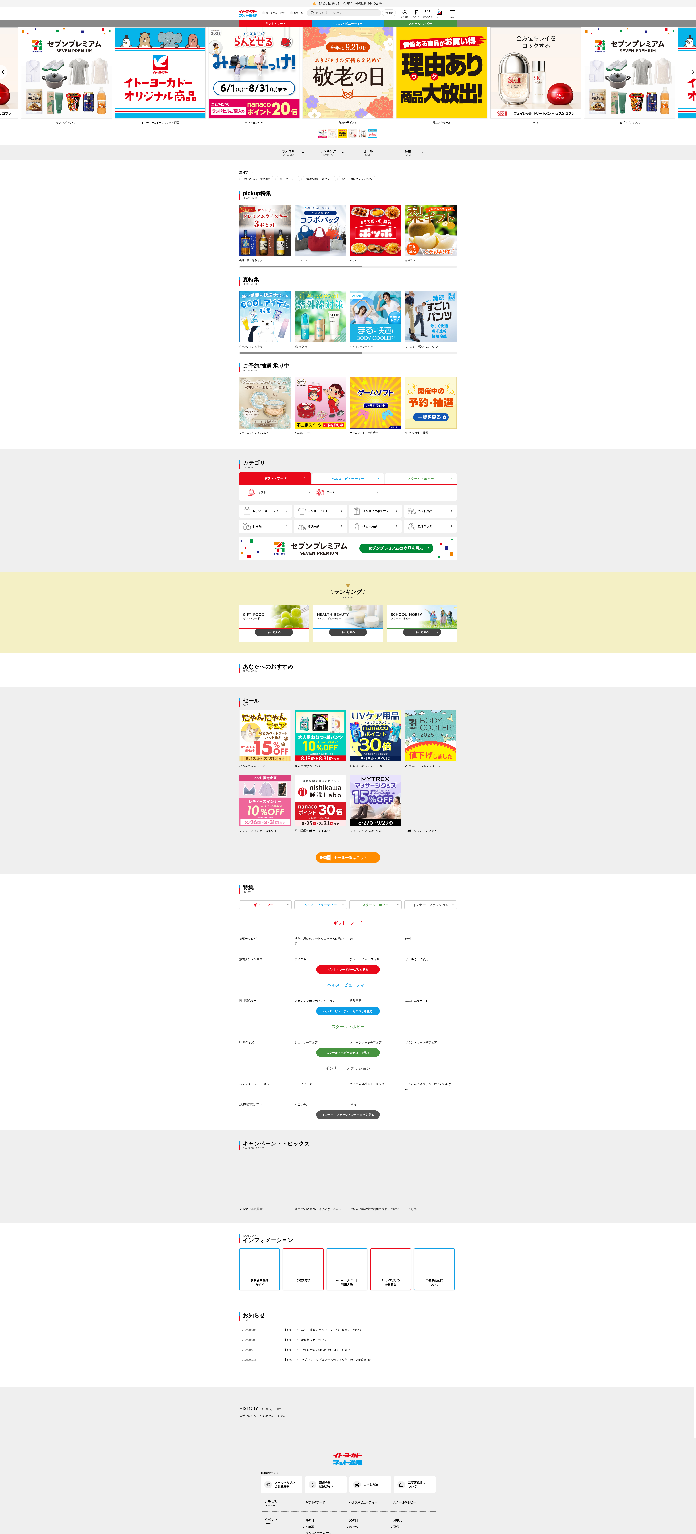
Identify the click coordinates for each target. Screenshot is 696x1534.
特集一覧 (298, 12)
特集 (407, 152)
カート (439, 17)
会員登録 (404, 17)
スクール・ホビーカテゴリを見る (348, 1198)
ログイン (416, 17)
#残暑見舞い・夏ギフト (318, 179)
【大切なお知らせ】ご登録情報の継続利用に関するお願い (351, 3)
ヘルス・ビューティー (348, 23)
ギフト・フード (275, 23)
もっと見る (274, 632)
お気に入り (427, 17)
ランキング (328, 152)
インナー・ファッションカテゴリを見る (348, 1260)
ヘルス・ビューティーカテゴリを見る (348, 1156)
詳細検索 (389, 13)
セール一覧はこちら (345, 858)
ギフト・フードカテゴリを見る (348, 1066)
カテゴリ (288, 152)
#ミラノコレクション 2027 (356, 179)
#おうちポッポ (287, 179)
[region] (348, 236)
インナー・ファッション (431, 905)
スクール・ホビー (420, 23)
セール (368, 152)
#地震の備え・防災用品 (256, 179)
